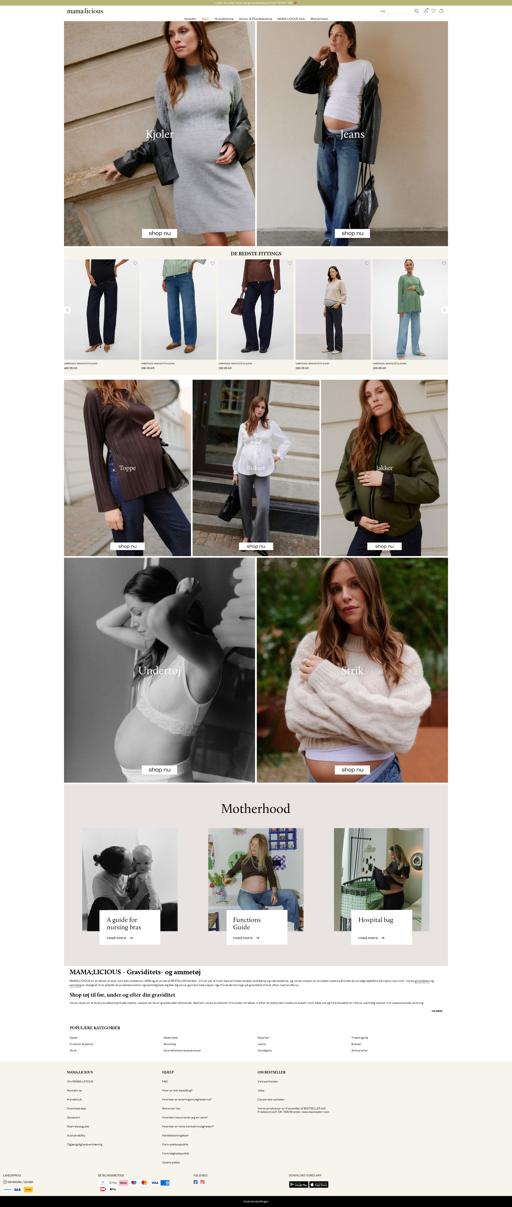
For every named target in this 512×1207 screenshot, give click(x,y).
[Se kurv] (441, 11)
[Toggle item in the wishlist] (135, 263)
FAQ (165, 1081)
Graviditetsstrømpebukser (182, 1050)
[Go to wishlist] (434, 12)
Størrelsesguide (78, 1126)
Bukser (356, 1044)
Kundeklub (74, 1099)
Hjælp (168, 1072)
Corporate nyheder (271, 1099)
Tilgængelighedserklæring (84, 1144)
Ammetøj (170, 1044)
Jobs (261, 1090)
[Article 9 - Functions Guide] (256, 875)
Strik (73, 1050)
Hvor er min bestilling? (177, 1090)
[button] (101, 309)
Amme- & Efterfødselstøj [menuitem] (255, 19)
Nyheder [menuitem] (190, 19)
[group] (101, 317)
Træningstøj (359, 1037)
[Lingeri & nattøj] (159, 670)
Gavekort (73, 1117)
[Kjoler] (159, 133)
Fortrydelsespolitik (175, 1144)
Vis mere (437, 1011)
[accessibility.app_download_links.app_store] (319, 1188)
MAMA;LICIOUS (80, 1072)
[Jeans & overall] (352, 133)
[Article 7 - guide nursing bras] (128, 875)
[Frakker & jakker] (384, 468)
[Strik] (352, 670)
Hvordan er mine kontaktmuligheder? (188, 1126)
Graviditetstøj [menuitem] (224, 19)
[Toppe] (127, 468)
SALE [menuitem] (205, 19)
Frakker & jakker (82, 1044)
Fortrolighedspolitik (175, 1153)
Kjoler (74, 1037)
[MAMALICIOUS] (85, 13)
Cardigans (265, 1050)
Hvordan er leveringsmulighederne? (187, 1099)
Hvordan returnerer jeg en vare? (185, 1117)
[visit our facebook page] (196, 1183)
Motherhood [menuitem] (319, 19)
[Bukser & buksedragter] (256, 468)
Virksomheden (268, 1081)
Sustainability (76, 1135)
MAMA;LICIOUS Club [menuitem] (291, 19)
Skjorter (263, 1037)
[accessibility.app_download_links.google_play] (299, 1188)
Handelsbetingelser (175, 1135)
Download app (76, 1108)
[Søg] (416, 11)
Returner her (171, 1108)
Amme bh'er (359, 1050)
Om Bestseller (272, 1072)
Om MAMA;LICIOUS (80, 1081)
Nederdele (171, 1037)
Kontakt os (74, 1090)
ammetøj (75, 985)
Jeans (262, 1044)
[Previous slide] (67, 310)
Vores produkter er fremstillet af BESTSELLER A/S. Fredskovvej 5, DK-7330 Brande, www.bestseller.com (293, 1110)
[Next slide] (444, 310)
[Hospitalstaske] (384, 875)
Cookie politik (171, 1162)
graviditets (422, 981)
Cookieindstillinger (256, 1201)
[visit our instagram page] (202, 1183)
